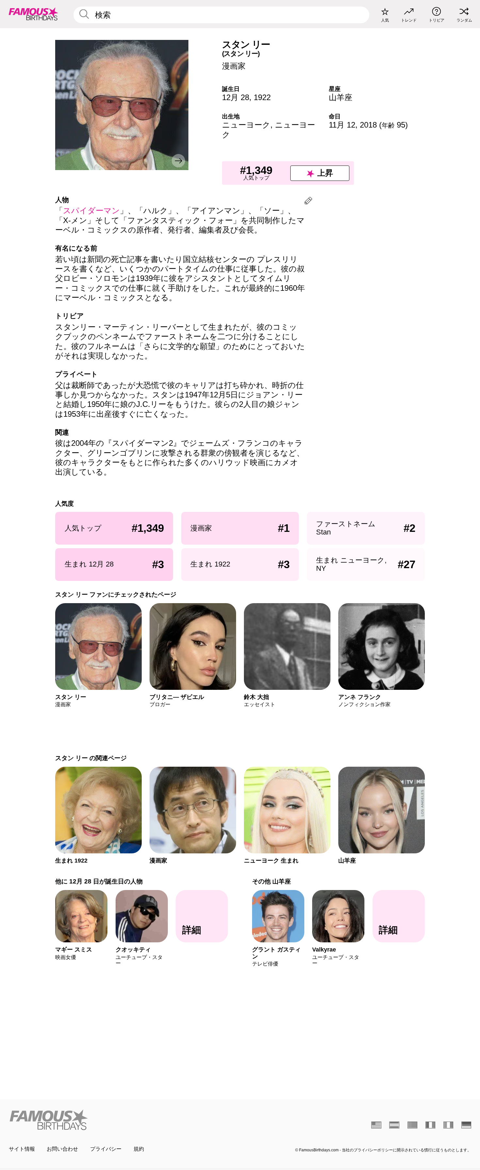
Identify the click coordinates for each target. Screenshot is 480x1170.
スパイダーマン (91, 210)
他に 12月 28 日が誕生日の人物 (99, 881)
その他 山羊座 (271, 881)
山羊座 (340, 97)
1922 (262, 97)
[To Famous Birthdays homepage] (33, 14)
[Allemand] (466, 1125)
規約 (139, 1149)
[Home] (122, 1119)
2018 (368, 124)
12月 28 (235, 97)
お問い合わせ (62, 1149)
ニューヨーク (246, 124)
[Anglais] (376, 1125)
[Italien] (448, 1125)
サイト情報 (22, 1149)
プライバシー (105, 1149)
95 (393, 124)
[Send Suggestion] (308, 202)
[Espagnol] (394, 1125)
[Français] (430, 1125)
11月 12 (342, 124)
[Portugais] (413, 1125)
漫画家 (234, 65)
